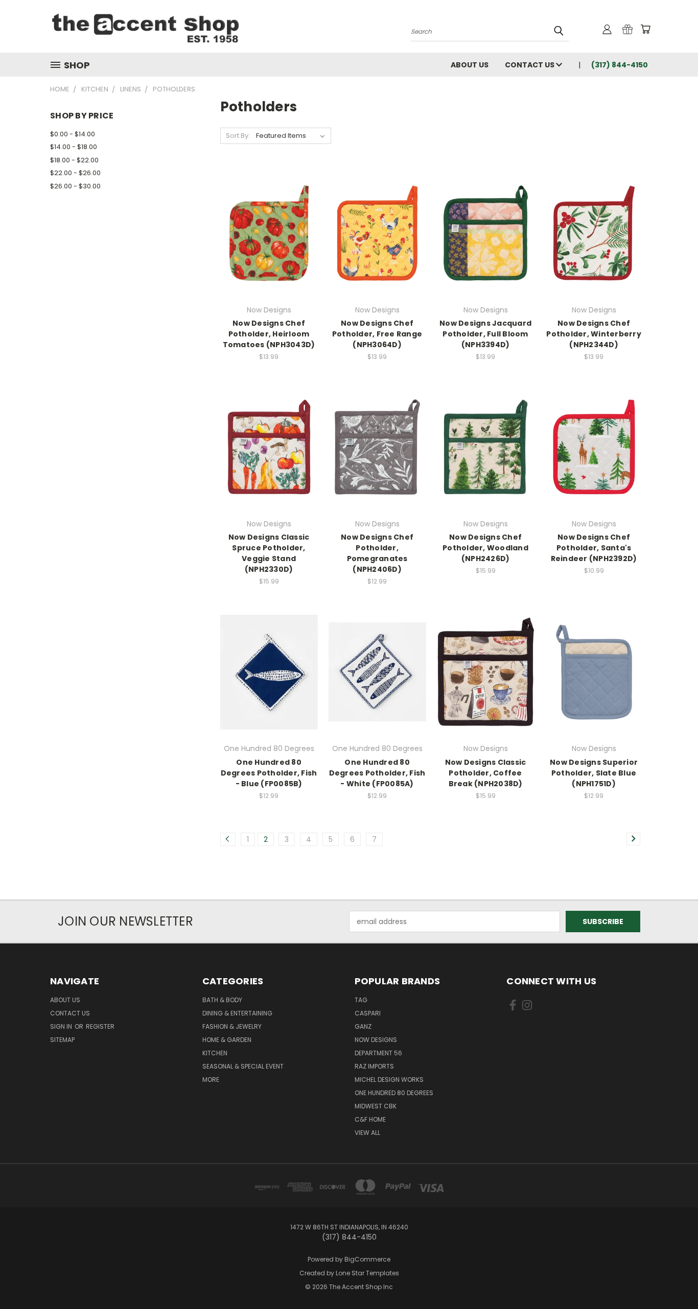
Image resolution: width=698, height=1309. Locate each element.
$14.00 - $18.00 (73, 147)
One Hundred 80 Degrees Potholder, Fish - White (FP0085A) (377, 773)
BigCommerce (367, 1259)
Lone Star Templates (367, 1273)
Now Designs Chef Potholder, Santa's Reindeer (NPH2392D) (594, 548)
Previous (671, 1277)
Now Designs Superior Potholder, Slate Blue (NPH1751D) (594, 773)
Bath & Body (222, 1000)
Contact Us (530, 65)
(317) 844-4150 (619, 65)
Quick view (268, 221)
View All (367, 1132)
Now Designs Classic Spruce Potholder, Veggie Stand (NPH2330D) (269, 553)
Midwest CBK (376, 1106)
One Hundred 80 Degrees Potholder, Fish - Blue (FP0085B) (269, 773)
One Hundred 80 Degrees (394, 1092)
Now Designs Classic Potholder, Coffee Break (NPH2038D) (485, 773)
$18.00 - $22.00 (74, 160)
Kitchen (214, 1053)
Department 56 (378, 1053)
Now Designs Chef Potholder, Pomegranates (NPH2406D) (377, 553)
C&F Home (370, 1119)
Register (100, 1026)
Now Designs (376, 1039)
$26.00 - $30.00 (75, 186)
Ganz (363, 1026)
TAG (361, 1000)
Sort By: (238, 135)
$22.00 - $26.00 (75, 173)
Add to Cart (377, 251)
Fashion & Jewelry (232, 1026)
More (210, 1079)
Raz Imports (374, 1066)
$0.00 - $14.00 (72, 134)
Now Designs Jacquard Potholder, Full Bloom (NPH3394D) (485, 334)
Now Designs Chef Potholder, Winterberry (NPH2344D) (593, 334)
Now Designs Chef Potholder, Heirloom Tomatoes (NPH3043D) (269, 334)
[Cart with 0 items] (645, 29)
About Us (469, 65)
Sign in (62, 1026)
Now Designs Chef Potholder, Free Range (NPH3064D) (377, 334)
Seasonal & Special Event (243, 1066)
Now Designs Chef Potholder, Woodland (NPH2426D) (485, 548)
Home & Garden (226, 1039)
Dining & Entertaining (237, 1013)
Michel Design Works (389, 1079)
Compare (265, 241)
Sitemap (62, 1039)
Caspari (368, 1013)
